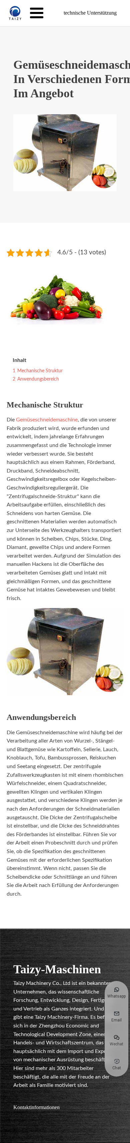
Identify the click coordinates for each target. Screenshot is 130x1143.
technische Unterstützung (90, 13)
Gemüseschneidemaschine (47, 419)
